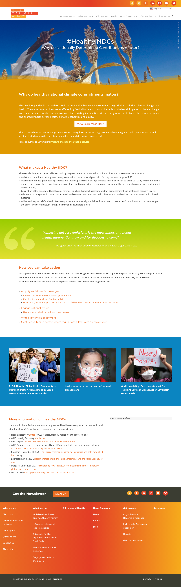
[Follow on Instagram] (159, 3)
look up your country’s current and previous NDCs (49, 472)
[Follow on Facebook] (145, 3)
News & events (127, 16)
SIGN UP (60, 493)
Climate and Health (106, 16)
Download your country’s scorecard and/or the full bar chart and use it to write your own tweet (70, 302)
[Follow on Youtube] (166, 3)
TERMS (158, 579)
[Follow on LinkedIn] (152, 3)
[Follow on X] (132, 3)
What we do (84, 16)
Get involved (146, 16)
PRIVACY (147, 579)
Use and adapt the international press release (46, 312)
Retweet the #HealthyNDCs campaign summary (47, 295)
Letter (32, 434)
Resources (164, 16)
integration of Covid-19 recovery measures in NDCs (36, 448)
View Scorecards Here (90, 124)
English (157, 8)
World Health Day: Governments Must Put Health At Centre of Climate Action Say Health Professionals (145, 390)
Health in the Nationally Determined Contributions (50, 441)
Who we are (66, 16)
